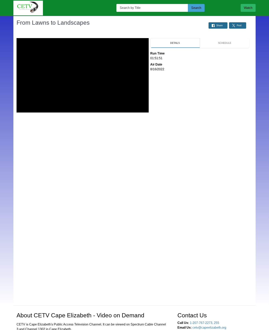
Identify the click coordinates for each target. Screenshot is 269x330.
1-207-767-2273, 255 (204, 322)
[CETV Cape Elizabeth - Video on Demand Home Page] (28, 8)
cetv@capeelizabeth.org (209, 327)
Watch (248, 7)
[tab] (175, 43)
